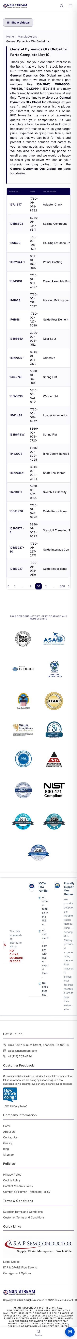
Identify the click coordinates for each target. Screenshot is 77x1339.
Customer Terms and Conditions (23, 1217)
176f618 (14, 319)
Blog (6, 1148)
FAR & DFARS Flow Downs (20, 1267)
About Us (9, 1131)
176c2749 (15, 377)
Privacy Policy (12, 1174)
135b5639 (16, 396)
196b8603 (16, 223)
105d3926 (16, 511)
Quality (7, 1143)
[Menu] (70, 5)
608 (62, 586)
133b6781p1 (17, 434)
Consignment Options (17, 1273)
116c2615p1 (16, 472)
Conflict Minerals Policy (18, 1186)
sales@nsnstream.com (22, 1050)
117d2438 (15, 415)
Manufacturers (27, 36)
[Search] (61, 5)
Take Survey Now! (15, 1106)
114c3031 (15, 492)
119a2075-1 (16, 357)
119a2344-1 (17, 262)
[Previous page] (8, 586)
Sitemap (8, 1154)
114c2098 (15, 453)
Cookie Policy (12, 1180)
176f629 (14, 242)
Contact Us (10, 1137)
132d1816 (15, 281)
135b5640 (16, 338)
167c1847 (15, 204)
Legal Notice (11, 1261)
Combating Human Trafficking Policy (26, 1191)
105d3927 (16, 568)
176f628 (14, 300)
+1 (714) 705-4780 (20, 1056)
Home (10, 36)
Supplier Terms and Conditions (23, 1211)
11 (46, 586)
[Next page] (68, 586)
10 (38, 586)
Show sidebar (20, 22)
